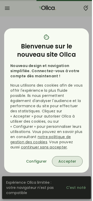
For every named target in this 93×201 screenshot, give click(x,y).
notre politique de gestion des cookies (40, 139)
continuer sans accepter (44, 147)
